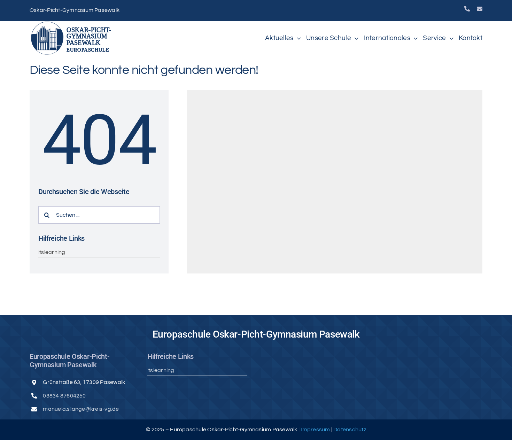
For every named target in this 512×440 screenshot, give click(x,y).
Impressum (316, 429)
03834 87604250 (64, 396)
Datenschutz (349, 429)
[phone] (467, 8)
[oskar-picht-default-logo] (73, 23)
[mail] (479, 8)
